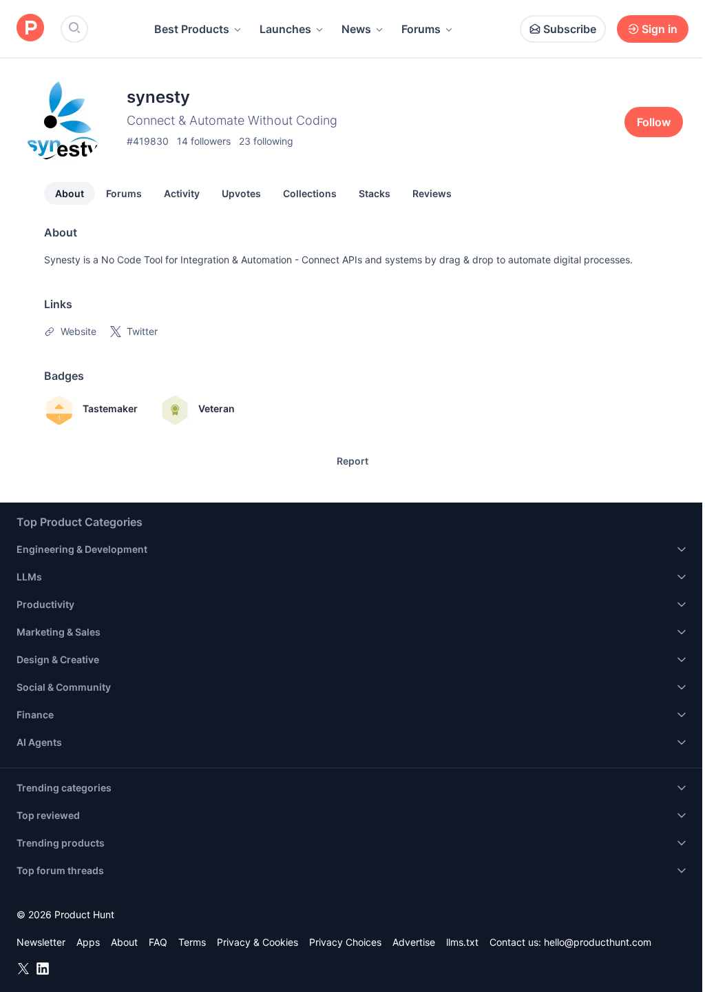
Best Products (191, 29)
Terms (192, 942)
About (69, 193)
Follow (654, 122)
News (356, 29)
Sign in (659, 29)
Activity (182, 193)
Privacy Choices (345, 942)
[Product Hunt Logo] (30, 28)
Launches (285, 29)
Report (352, 461)
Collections (310, 193)
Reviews (432, 193)
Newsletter (41, 942)
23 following (266, 141)
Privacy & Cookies (257, 942)
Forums (421, 29)
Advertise (413, 942)
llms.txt (462, 942)
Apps (88, 942)
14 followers (204, 141)
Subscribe (569, 29)
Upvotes (241, 193)
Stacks (374, 193)
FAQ (158, 942)
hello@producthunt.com (597, 942)
